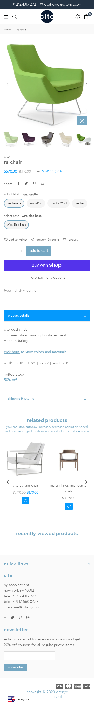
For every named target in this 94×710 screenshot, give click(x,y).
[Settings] (77, 16)
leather (79, 203)
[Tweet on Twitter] (26, 184)
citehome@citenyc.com (62, 4)
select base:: (23, 216)
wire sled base (16, 225)
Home (7, 29)
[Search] (14, 16)
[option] (47, 85)
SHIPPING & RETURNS (21, 398)
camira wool (58, 203)
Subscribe (15, 667)
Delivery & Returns (47, 240)
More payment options (47, 278)
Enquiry (73, 240)
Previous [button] (7, 84)
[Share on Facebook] (18, 184)
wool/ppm (36, 203)
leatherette (14, 203)
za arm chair (25, 486)
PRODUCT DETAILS (18, 316)
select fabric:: (21, 194)
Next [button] (86, 84)
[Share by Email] (43, 184)
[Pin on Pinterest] (34, 184)
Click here (12, 352)
